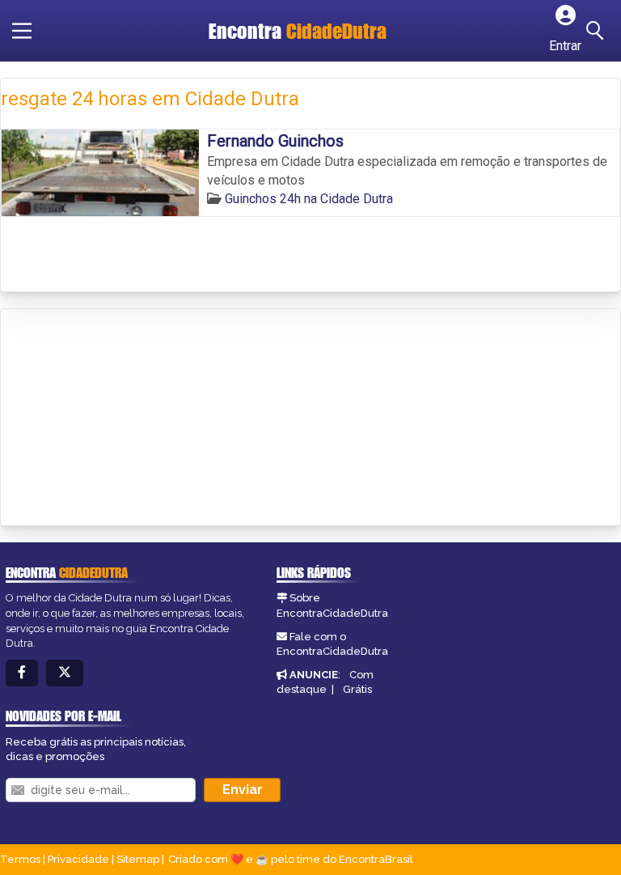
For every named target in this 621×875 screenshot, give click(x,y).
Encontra (298, 31)
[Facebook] (22, 673)
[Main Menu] (22, 31)
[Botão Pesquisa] (597, 31)
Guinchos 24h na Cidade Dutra (309, 198)
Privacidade (78, 859)
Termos (20, 859)
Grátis (357, 689)
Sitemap (137, 859)
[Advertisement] (122, 418)
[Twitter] (64, 673)
